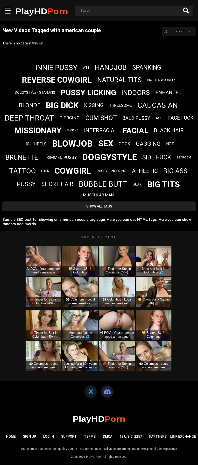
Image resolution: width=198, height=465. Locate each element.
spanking (146, 67)
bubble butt (103, 184)
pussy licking (88, 92)
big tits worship (161, 80)
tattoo (22, 171)
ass (159, 118)
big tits (163, 184)
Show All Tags (99, 206)
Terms (90, 436)
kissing (94, 105)
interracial (100, 130)
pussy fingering (111, 171)
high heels (34, 143)
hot (170, 144)
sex (105, 144)
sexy (137, 184)
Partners (158, 436)
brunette (22, 157)
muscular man (98, 195)
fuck (45, 171)
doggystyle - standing (35, 92)
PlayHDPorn (94, 456)
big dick (62, 105)
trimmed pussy (60, 157)
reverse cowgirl (57, 80)
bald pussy (136, 118)
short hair (57, 184)
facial (135, 130)
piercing (69, 118)
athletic (145, 171)
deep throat (29, 118)
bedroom (184, 157)
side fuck (156, 157)
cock (124, 143)
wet (86, 67)
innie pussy (56, 67)
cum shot (101, 118)
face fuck (180, 118)
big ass (175, 171)
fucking (72, 130)
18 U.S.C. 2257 (131, 436)
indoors (135, 93)
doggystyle (109, 157)
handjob (111, 67)
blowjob (72, 144)
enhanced (169, 92)
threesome (120, 105)
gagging (148, 144)
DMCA (107, 436)
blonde (29, 105)
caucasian (157, 105)
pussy (26, 184)
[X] (91, 392)
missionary (37, 130)
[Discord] (107, 392)
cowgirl (73, 171)
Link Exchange (183, 436)
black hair (169, 130)
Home (11, 436)
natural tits (119, 80)
